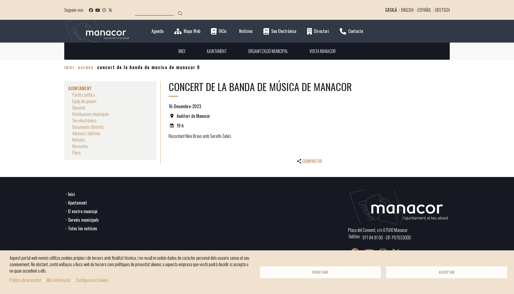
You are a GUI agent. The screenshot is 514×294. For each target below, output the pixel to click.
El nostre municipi (82, 211)
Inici (69, 67)
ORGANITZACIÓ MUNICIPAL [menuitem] (268, 51)
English (407, 10)
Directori (321, 31)
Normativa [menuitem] (80, 146)
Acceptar (447, 272)
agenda (86, 67)
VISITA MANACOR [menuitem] (322, 51)
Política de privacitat (25, 280)
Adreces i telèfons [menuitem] (86, 133)
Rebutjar (320, 272)
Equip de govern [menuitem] (84, 101)
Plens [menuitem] (76, 152)
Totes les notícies (82, 228)
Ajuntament (77, 202)
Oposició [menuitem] (78, 107)
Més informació (58, 280)
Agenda (158, 31)
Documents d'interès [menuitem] (88, 127)
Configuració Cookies (92, 280)
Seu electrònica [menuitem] (84, 120)
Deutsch (442, 10)
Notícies (246, 31)
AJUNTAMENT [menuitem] (217, 51)
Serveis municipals (83, 220)
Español (424, 10)
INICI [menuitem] (182, 51)
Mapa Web (192, 31)
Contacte (355, 31)
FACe (222, 31)
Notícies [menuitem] (78, 140)
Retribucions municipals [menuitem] (90, 114)
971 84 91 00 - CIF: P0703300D (386, 237)
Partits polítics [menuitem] (83, 95)
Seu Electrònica (283, 31)
